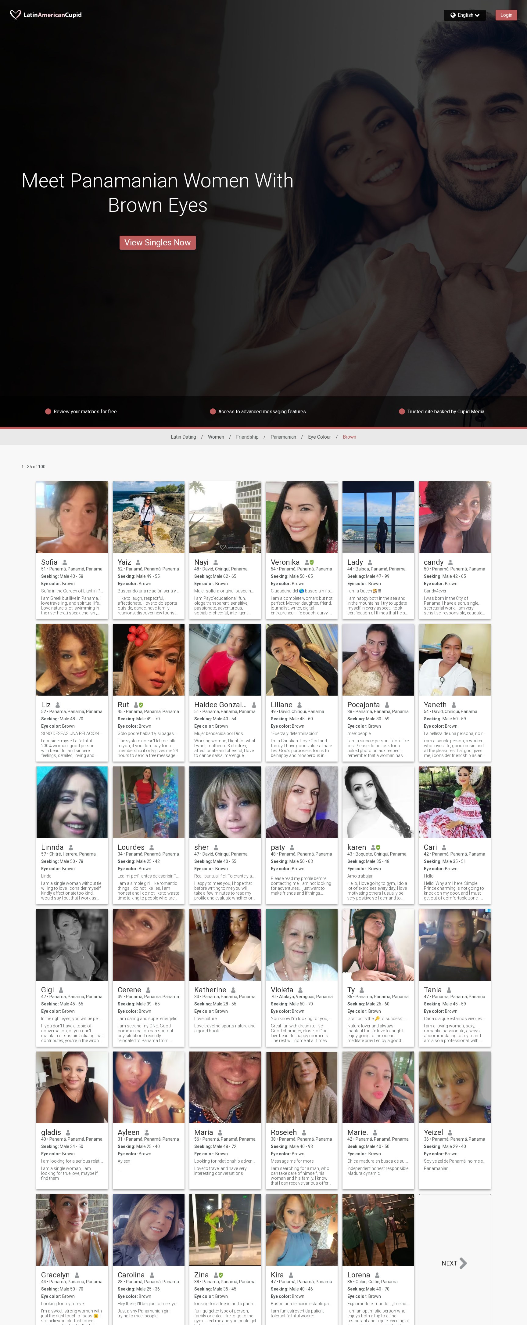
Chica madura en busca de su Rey (378, 1161)
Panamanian (283, 437)
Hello (429, 876)
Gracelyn (55, 1275)
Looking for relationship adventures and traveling (225, 1161)
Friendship (247, 437)
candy (433, 562)
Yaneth (435, 705)
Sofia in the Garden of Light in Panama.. (72, 590)
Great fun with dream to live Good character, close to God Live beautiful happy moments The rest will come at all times (299, 1033)
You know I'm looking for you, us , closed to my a (302, 1018)
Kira (277, 1275)
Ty (351, 990)
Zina (201, 1275)
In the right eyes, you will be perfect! (72, 1018)
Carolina (131, 1275)
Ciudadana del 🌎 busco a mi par (302, 590)
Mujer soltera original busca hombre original (225, 590)
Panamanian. (437, 1168)
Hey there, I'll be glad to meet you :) (149, 1303)
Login (506, 15)
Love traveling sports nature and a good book (225, 1028)
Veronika (285, 562)
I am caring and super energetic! (148, 1018)
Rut (123, 705)
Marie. (357, 1132)
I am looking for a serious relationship (72, 1161)
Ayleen (129, 1132)
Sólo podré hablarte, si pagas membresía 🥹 (149, 733)
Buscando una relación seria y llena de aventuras (149, 590)
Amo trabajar (360, 876)
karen (356, 847)
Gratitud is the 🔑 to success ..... (377, 1018)
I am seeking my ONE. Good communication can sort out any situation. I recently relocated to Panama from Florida (145, 1033)
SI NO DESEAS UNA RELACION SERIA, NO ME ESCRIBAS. (72, 733)
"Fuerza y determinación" (294, 733)
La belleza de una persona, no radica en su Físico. (455, 733)
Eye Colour (319, 437)
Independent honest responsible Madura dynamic (377, 1171)
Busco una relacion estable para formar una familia (302, 1303)
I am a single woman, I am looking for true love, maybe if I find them (70, 1173)
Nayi (201, 562)
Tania (433, 990)
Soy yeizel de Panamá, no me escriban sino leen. (455, 1161)
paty (278, 847)
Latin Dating (183, 437)
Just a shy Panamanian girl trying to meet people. (144, 1313)
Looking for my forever (63, 1303)
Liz (46, 705)
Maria (203, 1132)
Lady (355, 562)
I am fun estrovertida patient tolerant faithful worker (297, 1313)
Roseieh (284, 1132)
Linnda (52, 847)
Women (216, 437)
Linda (46, 876)
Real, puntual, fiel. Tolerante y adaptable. (225, 876)
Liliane (281, 705)
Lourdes (131, 847)
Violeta (282, 990)
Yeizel (433, 1132)
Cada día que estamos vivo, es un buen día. (455, 1018)
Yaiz (124, 562)
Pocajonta (363, 705)
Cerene (129, 990)
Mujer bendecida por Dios (218, 733)
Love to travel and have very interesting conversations (220, 1171)
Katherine (210, 990)
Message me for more (292, 1161)
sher (201, 847)
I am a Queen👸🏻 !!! (364, 590)
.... (119, 1168)
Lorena (358, 1275)
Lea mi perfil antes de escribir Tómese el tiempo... (149, 876)
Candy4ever (435, 590)
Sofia (49, 562)
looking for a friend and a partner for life (225, 1303)
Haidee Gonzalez (220, 705)
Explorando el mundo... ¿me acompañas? (378, 1303)
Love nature (205, 1018)
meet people (359, 733)
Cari (430, 847)
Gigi (47, 990)
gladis (51, 1132)
